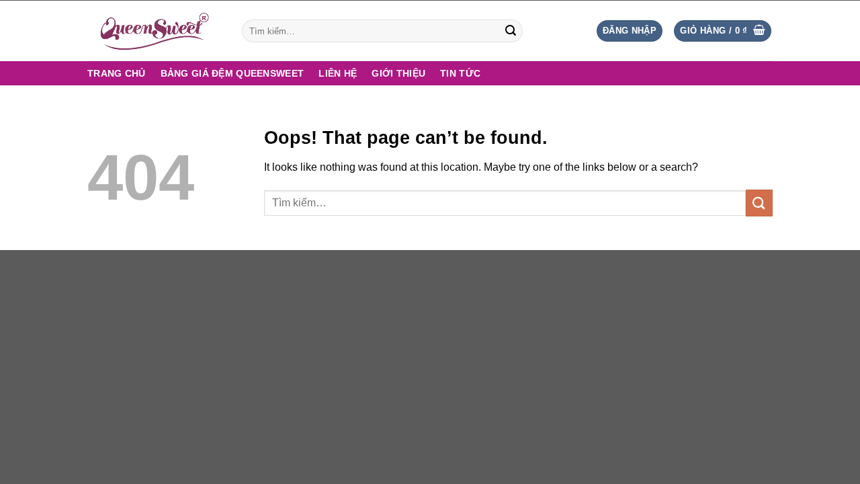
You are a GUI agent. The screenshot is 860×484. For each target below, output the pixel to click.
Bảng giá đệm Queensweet (232, 73)
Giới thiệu (398, 73)
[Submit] (510, 30)
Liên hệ (337, 73)
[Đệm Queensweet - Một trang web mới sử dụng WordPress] (154, 30)
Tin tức (460, 73)
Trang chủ (116, 73)
